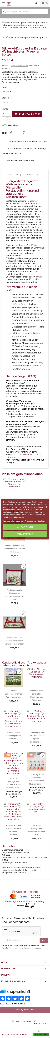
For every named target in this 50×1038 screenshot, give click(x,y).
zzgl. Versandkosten (19, 66)
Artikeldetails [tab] (32, 174)
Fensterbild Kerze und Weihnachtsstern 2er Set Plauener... (14, 548)
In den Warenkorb (27, 113)
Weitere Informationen (13, 521)
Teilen (10, 132)
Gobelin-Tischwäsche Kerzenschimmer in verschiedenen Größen (14, 641)
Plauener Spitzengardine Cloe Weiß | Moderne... (13, 694)
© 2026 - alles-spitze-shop (14, 1034)
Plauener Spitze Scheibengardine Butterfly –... (13, 735)
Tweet (17, 132)
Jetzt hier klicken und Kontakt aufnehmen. (24, 456)
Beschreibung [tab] (15, 174)
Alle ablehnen (25, 527)
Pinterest (24, 132)
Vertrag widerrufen (25, 1009)
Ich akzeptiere (25, 534)
